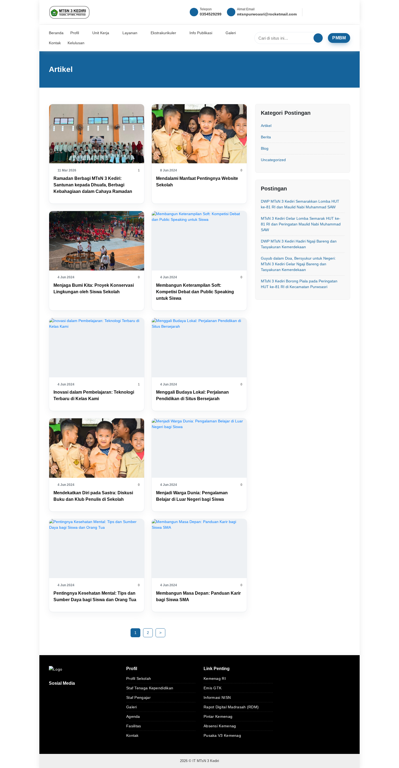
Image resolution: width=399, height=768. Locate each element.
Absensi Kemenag (220, 726)
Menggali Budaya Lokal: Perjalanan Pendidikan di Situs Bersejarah (192, 395)
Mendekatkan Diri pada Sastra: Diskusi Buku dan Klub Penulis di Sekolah (93, 496)
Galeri (131, 707)
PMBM (339, 38)
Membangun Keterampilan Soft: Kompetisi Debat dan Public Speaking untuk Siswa (195, 292)
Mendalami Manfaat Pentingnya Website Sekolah (197, 181)
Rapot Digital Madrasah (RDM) (231, 707)
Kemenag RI (215, 678)
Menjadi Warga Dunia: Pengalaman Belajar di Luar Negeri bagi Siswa (192, 496)
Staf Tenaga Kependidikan (149, 688)
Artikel (266, 125)
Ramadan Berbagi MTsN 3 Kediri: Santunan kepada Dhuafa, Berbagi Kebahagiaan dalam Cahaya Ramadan (92, 185)
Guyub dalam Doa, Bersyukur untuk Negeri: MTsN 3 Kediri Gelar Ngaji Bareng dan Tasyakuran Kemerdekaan (298, 264)
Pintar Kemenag (218, 716)
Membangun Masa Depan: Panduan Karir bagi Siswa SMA (198, 596)
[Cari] (318, 38)
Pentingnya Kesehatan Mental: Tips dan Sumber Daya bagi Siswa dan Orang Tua (94, 596)
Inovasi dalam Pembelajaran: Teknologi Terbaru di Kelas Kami (93, 395)
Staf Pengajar (138, 697)
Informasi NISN (217, 697)
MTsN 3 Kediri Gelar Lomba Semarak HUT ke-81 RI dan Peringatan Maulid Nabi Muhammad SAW (301, 224)
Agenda (133, 716)
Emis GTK (212, 688)
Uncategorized (273, 160)
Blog (264, 148)
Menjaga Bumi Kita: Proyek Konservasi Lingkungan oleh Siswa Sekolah (93, 288)
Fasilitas (133, 726)
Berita (266, 137)
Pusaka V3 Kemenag (222, 735)
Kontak (132, 735)
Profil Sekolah (138, 678)
